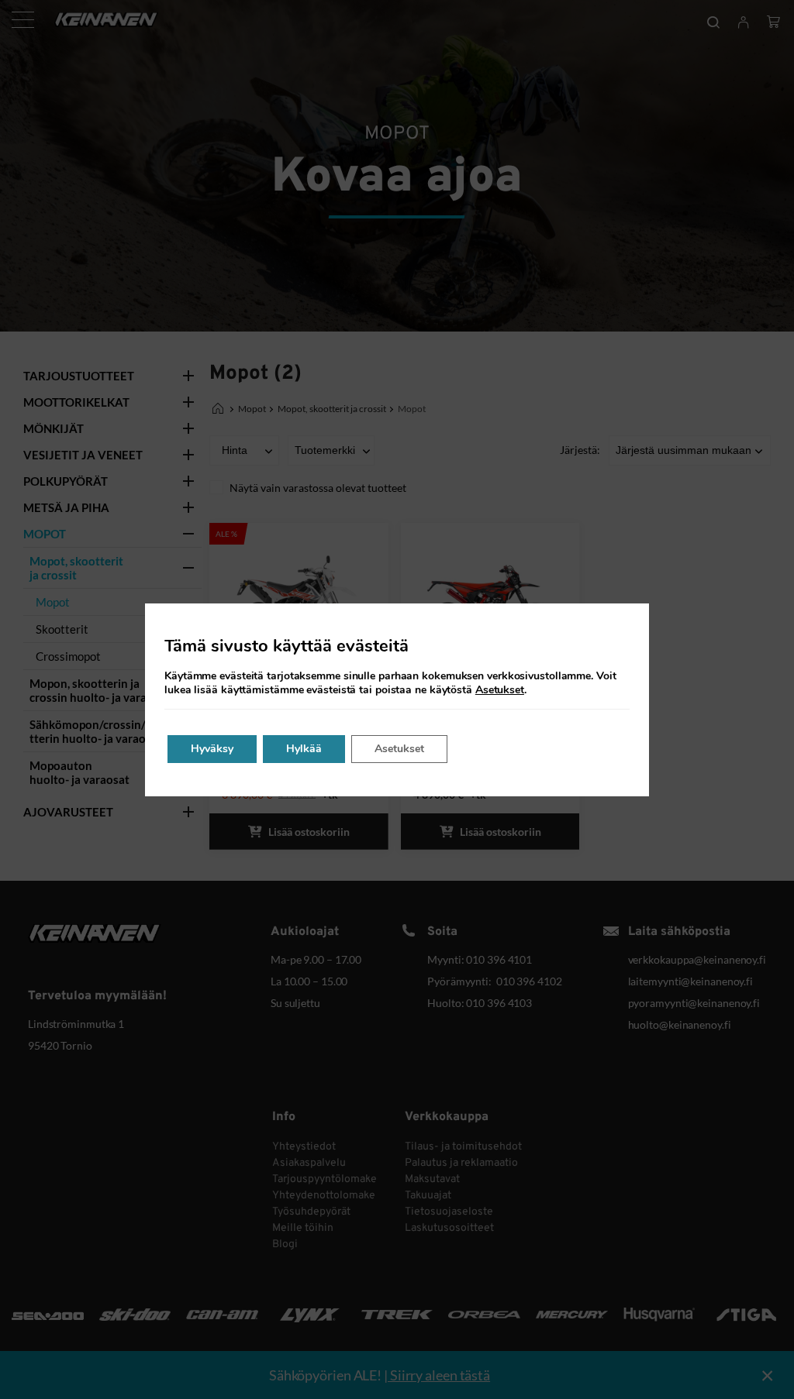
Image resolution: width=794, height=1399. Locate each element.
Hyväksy (212, 748)
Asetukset (499, 690)
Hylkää (304, 748)
